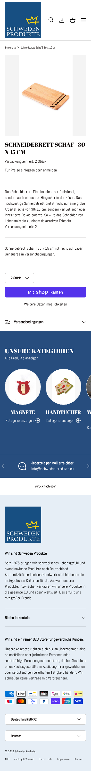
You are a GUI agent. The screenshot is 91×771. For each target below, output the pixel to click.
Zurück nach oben (45, 486)
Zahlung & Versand (24, 759)
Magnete (23, 412)
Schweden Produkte (25, 751)
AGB (7, 759)
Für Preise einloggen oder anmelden (31, 170)
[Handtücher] (63, 387)
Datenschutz (45, 759)
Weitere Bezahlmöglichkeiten (45, 304)
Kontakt (78, 759)
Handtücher (63, 412)
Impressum (63, 759)
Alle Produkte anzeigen (21, 358)
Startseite (10, 47)
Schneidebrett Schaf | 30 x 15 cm (38, 47)
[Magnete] (23, 387)
